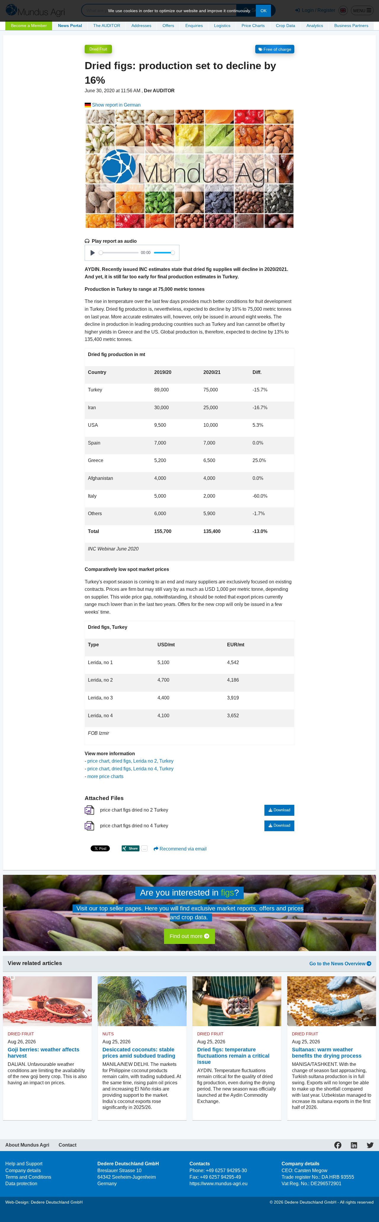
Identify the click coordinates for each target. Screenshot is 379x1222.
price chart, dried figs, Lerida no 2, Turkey (130, 761)
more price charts (105, 776)
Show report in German (116, 104)
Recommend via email (182, 848)
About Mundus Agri (27, 1145)
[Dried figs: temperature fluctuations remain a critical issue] (236, 1001)
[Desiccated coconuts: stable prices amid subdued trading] (142, 1001)
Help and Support (23, 1163)
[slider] (119, 252)
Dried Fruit (98, 49)
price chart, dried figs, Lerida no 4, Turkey (130, 768)
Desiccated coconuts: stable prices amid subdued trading (138, 1053)
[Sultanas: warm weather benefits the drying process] (331, 1001)
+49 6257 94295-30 (226, 1170)
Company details (23, 1170)
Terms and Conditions (28, 1177)
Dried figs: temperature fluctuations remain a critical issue (233, 1056)
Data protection (21, 1183)
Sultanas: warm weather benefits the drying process (327, 1053)
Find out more (187, 936)
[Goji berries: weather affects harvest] (47, 1001)
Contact (67, 1145)
